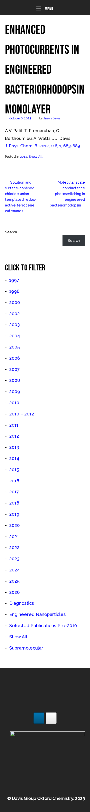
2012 (23, 156)
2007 (14, 369)
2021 (14, 536)
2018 (14, 503)
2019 (14, 514)
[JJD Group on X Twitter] (51, 718)
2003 (14, 324)
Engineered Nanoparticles (37, 614)
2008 (14, 380)
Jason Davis (52, 118)
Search (11, 232)
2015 (14, 469)
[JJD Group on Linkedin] (39, 718)
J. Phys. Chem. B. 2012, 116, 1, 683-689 (42, 145)
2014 (14, 458)
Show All (35, 156)
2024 (14, 569)
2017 (14, 491)
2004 (14, 335)
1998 (14, 291)
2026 (14, 592)
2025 (14, 581)
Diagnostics (21, 603)
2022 (14, 547)
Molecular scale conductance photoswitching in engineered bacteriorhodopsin (67, 193)
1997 (14, 280)
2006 (14, 358)
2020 (14, 525)
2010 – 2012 (21, 413)
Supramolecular (26, 648)
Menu (48, 8)
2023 (14, 558)
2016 (14, 480)
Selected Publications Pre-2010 (43, 625)
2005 (14, 347)
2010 (14, 402)
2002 (14, 313)
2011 (13, 425)
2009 (14, 391)
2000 (14, 302)
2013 (14, 447)
